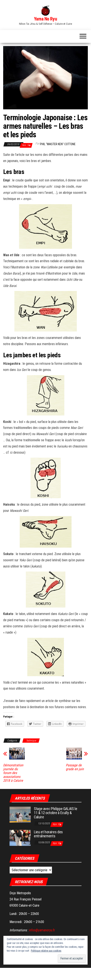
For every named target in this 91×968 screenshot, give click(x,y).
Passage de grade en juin (75, 767)
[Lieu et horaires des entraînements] (20, 837)
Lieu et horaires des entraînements (48, 834)
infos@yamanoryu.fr (42, 930)
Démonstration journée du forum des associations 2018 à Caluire (13, 773)
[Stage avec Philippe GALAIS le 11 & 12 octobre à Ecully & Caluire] (20, 814)
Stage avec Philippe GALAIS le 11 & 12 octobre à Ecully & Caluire (55, 812)
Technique (31, 740)
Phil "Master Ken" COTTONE (58, 144)
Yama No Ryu (45, 19)
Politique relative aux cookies (46, 950)
